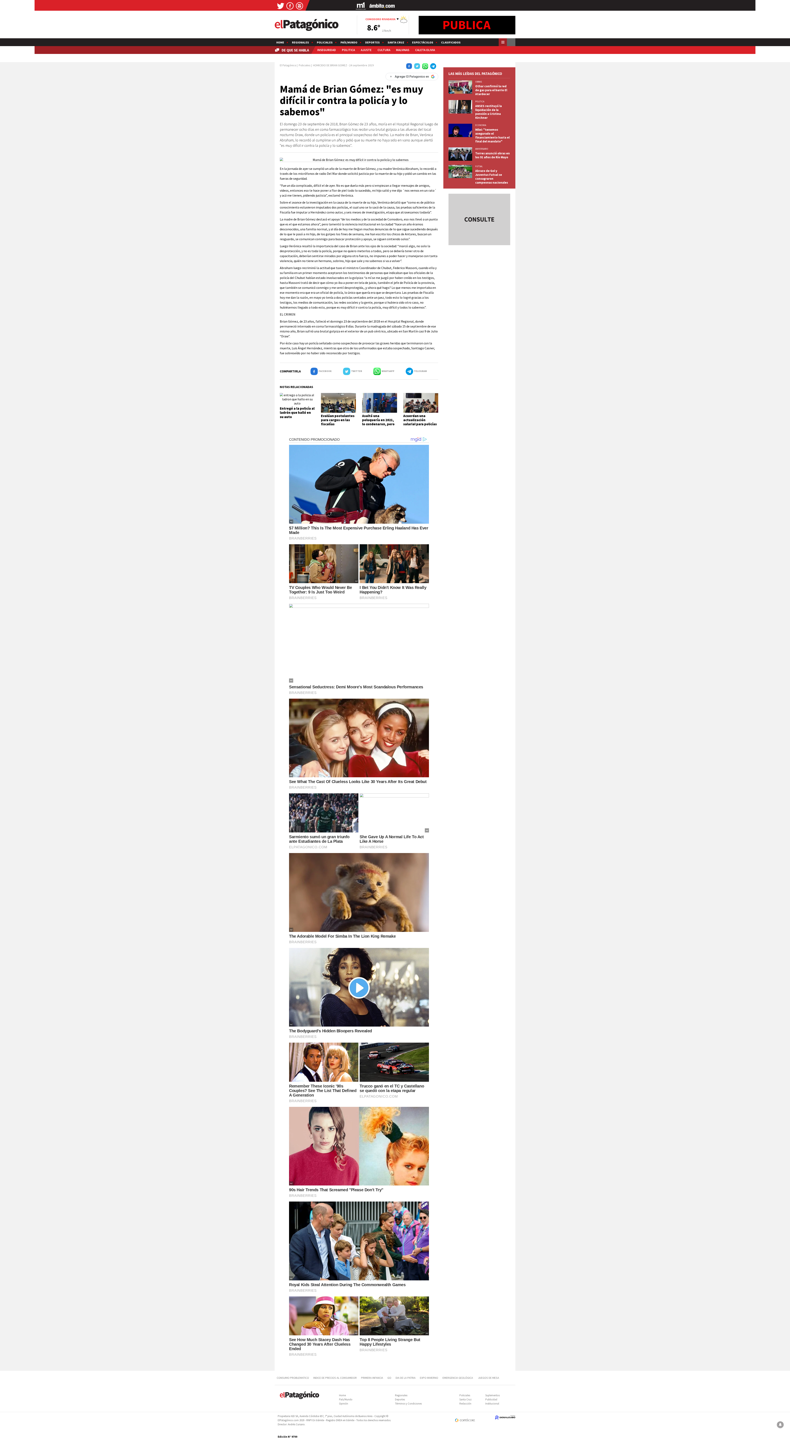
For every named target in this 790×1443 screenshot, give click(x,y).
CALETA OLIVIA (425, 50)
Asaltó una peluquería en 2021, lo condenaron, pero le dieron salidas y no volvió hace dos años (379, 424)
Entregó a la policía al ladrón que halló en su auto (297, 412)
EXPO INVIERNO (429, 1378)
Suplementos (492, 1395)
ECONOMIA (480, 125)
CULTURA (384, 50)
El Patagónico (288, 65)
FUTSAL (479, 166)
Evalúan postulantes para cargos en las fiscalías (337, 420)
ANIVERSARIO (481, 148)
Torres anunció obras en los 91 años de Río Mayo (492, 155)
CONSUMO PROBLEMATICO (293, 1378)
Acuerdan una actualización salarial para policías (420, 420)
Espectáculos (422, 42)
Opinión (343, 1403)
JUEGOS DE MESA (488, 1378)
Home (280, 42)
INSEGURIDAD (326, 50)
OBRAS (478, 81)
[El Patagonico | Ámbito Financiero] (382, 6)
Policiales (325, 42)
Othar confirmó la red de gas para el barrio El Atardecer (491, 90)
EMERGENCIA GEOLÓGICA (458, 1378)
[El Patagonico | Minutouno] (361, 6)
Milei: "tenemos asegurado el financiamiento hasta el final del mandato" (492, 135)
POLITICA (348, 50)
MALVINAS (402, 50)
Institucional (492, 1403)
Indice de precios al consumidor (335, 1378)
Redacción (465, 1403)
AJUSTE (366, 50)
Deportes (372, 42)
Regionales (300, 42)
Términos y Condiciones (408, 1403)
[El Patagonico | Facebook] (290, 6)
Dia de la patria (406, 1378)
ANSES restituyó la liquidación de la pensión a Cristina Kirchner (488, 112)
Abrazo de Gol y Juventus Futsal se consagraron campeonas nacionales (491, 176)
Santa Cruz (396, 42)
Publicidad (491, 1399)
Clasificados (451, 42)
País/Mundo (348, 42)
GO (389, 1378)
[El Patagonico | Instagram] (299, 6)
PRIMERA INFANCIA (372, 1378)
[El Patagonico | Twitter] (280, 6)
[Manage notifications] (780, 1424)
